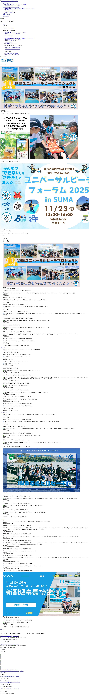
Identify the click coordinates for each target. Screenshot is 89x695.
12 (6, 412)
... (3, 347)
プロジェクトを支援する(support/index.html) (9, 636)
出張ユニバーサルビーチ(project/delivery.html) (10, 682)
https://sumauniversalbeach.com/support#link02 (9, 644)
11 (4, 518)
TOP (4, 24)
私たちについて (6, 3)
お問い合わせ (6, 16)
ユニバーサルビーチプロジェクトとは (11, 7)
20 (4, 347)
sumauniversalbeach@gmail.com (15, 671)
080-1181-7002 (4, 671)
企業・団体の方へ (7, 14)
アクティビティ (6, 13)
